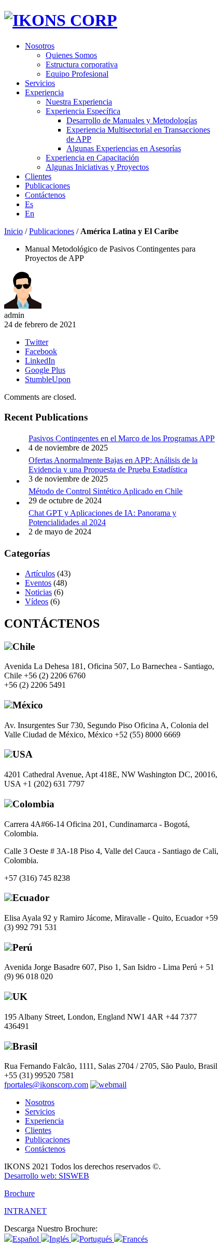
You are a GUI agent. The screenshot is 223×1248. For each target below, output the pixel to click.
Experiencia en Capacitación (92, 157)
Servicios (40, 83)
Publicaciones (47, 185)
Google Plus (45, 370)
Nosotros (39, 45)
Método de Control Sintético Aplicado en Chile (106, 491)
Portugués (96, 1239)
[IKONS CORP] (60, 20)
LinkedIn (40, 360)
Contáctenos (45, 195)
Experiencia (44, 92)
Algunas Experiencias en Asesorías (123, 148)
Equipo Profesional (77, 73)
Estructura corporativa (82, 64)
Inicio (13, 231)
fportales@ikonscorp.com (46, 1084)
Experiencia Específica (83, 111)
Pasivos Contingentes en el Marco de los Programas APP (122, 438)
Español (26, 1239)
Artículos (40, 573)
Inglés (60, 1239)
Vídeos (36, 601)
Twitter (36, 342)
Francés (135, 1239)
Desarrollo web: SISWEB (46, 1175)
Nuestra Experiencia (79, 101)
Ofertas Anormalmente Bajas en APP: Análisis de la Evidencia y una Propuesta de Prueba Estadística (113, 465)
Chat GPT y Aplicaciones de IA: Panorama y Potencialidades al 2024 (102, 518)
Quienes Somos (71, 55)
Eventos (38, 582)
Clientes (38, 176)
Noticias (38, 592)
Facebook (41, 351)
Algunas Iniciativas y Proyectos (97, 167)
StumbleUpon (48, 379)
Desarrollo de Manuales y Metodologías (131, 120)
